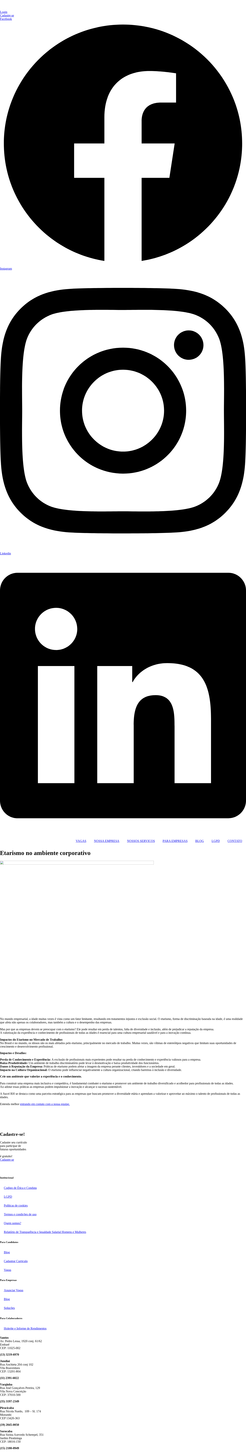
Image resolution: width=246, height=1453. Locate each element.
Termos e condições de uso (20, 1214)
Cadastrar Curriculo (16, 1261)
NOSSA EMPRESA (106, 841)
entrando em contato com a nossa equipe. (45, 1104)
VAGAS (81, 841)
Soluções (9, 1308)
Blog (7, 1252)
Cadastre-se (7, 1159)
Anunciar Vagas (13, 1290)
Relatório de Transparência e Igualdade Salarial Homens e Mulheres (45, 1232)
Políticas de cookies (16, 1205)
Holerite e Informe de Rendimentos (25, 1328)
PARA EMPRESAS (175, 841)
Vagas (7, 1270)
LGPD (216, 841)
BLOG (199, 841)
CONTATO (235, 841)
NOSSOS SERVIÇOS (141, 841)
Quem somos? (12, 1223)
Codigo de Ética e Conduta (20, 1187)
